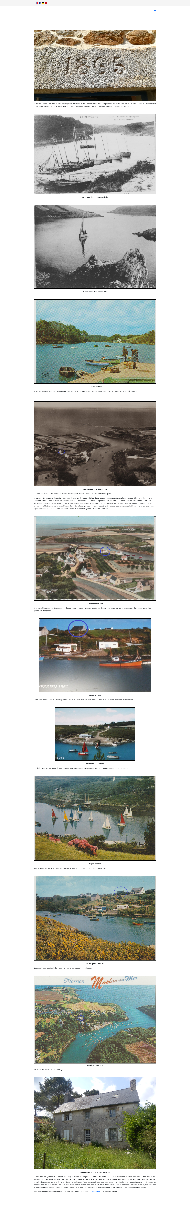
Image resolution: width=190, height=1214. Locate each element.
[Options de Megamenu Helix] (155, 10)
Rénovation (96, 1192)
